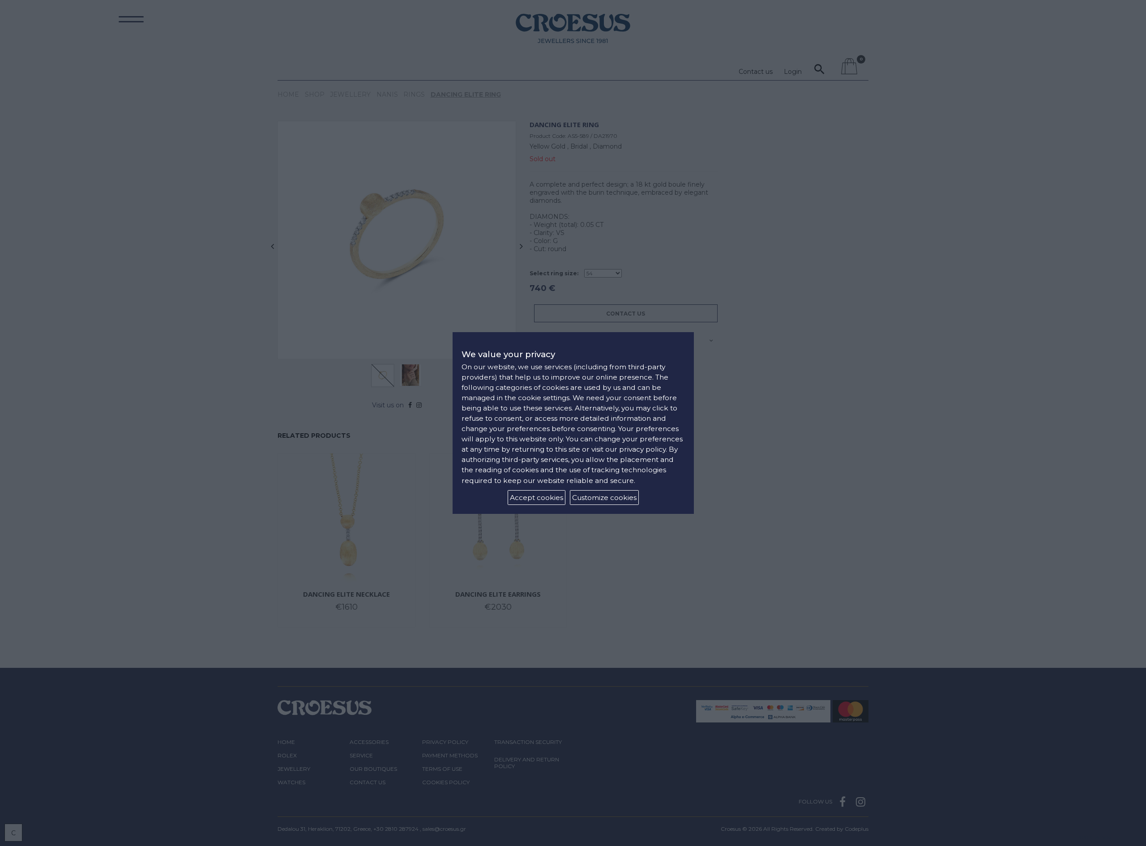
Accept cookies (536, 497)
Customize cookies (604, 497)
